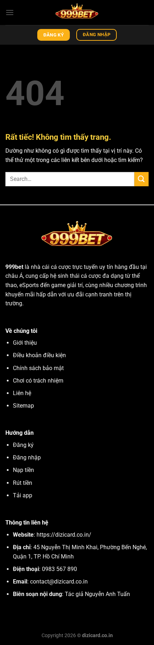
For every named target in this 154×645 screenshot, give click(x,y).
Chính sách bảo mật (38, 368)
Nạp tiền (23, 470)
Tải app (22, 495)
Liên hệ (22, 393)
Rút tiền (22, 482)
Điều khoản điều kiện (39, 355)
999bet (14, 267)
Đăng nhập (27, 457)
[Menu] (9, 12)
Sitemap (23, 405)
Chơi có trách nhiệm (38, 380)
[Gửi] (141, 179)
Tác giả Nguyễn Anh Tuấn (97, 594)
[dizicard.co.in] (77, 12)
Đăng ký (23, 445)
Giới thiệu (25, 342)
